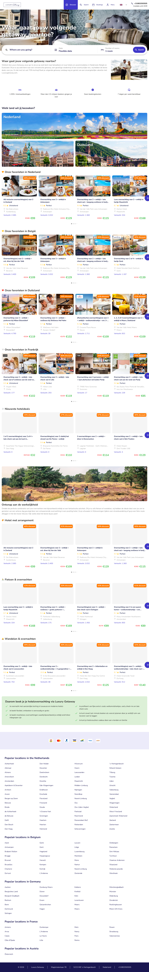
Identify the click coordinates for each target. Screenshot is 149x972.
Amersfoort (9, 777)
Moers (77, 904)
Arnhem (8, 790)
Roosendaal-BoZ (81, 820)
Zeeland (112, 820)
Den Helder (44, 764)
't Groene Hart (45, 811)
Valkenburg (113, 790)
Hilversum (78, 764)
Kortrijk (42, 869)
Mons (76, 860)
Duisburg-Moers (46, 887)
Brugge (7, 856)
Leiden (77, 777)
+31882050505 (124, 967)
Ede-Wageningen (46, 785)
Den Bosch (9, 824)
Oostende (78, 873)
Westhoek (113, 873)
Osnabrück (113, 900)
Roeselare (113, 847)
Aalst (7, 843)
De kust (8, 873)
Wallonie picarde (116, 869)
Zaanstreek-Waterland (118, 816)
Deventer (43, 768)
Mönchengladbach (116, 887)
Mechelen (78, 856)
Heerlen (43, 824)
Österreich (9, 954)
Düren (42, 891)
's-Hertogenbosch (116, 764)
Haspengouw (45, 856)
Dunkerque (44, 927)
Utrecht (112, 785)
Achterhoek (9, 764)
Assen (7, 794)
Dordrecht (44, 777)
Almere (8, 772)
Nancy (76, 931)
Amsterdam (9, 781)
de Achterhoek (10, 811)
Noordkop (78, 794)
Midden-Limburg (81, 785)
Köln (76, 896)
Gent (42, 847)
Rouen (112, 927)
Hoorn (76, 768)
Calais (7, 936)
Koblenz (77, 887)
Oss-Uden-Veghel (81, 807)
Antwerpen (9, 847)
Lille (41, 940)
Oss (76, 803)
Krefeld (77, 891)
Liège (76, 847)
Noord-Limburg (80, 798)
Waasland (113, 864)
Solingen (8, 913)
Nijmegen (78, 790)
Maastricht (78, 781)
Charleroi (8, 869)
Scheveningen (80, 829)
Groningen (44, 816)
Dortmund (9, 909)
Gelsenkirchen (45, 904)
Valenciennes (114, 936)
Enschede (43, 794)
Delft (7, 820)
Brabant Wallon (11, 851)
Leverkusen (79, 900)
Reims (77, 940)
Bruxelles (8, 864)
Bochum (8, 900)
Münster (112, 891)
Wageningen (114, 803)
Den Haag (8, 829)
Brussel (8, 860)
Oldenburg (113, 896)
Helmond (43, 829)
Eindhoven (44, 790)
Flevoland (43, 798)
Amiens (8, 927)
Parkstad (77, 811)
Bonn (7, 904)
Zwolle (112, 829)
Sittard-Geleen (115, 768)
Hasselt (43, 860)
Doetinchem (44, 772)
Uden (111, 781)
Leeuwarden (79, 772)
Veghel (112, 798)
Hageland (43, 851)
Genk (42, 843)
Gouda (42, 807)
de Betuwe (9, 816)
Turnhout (113, 856)
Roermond (78, 816)
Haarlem (43, 820)
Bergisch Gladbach (12, 896)
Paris (76, 936)
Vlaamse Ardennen (117, 860)
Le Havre (43, 936)
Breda (7, 807)
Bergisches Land (11, 891)
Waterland (113, 807)
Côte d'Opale (10, 940)
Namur (77, 864)
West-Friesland (115, 811)
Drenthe (43, 781)
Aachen (8, 887)
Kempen (43, 864)
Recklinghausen (115, 904)
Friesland (43, 803)
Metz (76, 927)
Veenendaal (114, 794)
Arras (7, 931)
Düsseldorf (44, 896)
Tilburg (112, 772)
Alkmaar (8, 768)
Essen (42, 900)
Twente (112, 777)
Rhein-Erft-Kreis (115, 909)
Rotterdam (78, 824)
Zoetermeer (114, 824)
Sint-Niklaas (114, 851)
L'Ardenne (44, 873)
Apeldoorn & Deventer (14, 785)
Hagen (42, 909)
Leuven (77, 843)
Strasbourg (113, 931)
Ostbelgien (113, 843)
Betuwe (8, 803)
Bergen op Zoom (11, 798)
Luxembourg (79, 851)
